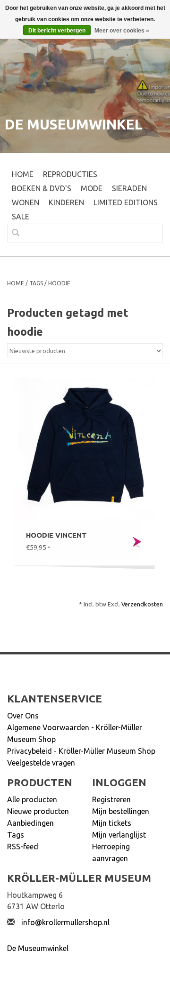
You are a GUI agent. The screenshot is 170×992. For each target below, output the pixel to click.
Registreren (111, 799)
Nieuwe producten (38, 811)
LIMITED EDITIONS (126, 202)
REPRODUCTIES (70, 174)
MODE (91, 188)
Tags (36, 283)
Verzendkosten (142, 604)
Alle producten (32, 799)
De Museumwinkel (37, 948)
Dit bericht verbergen (56, 30)
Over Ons (23, 715)
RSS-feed (22, 846)
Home (23, 174)
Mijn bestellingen (120, 811)
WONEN (25, 202)
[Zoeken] (12, 233)
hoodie (59, 283)
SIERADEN (129, 188)
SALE (20, 216)
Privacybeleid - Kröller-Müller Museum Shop (81, 751)
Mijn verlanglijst (119, 835)
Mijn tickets (111, 823)
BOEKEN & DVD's (41, 188)
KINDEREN (66, 202)
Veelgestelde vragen (41, 762)
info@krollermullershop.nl (65, 922)
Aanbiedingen (30, 823)
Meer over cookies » (121, 30)
